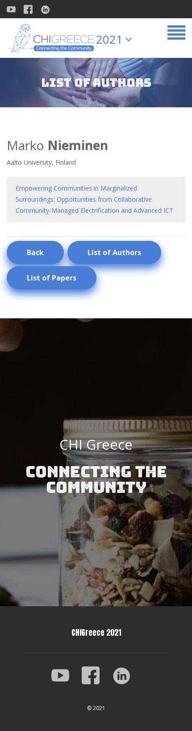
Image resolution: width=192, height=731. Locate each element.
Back (35, 252)
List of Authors (114, 252)
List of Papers (51, 278)
